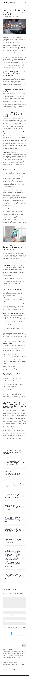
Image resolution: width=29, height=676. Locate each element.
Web (4, 621)
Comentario (6, 595)
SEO (17, 16)
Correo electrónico (7, 615)
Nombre (5, 610)
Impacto (6, 16)
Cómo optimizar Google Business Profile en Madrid (14, 651)
